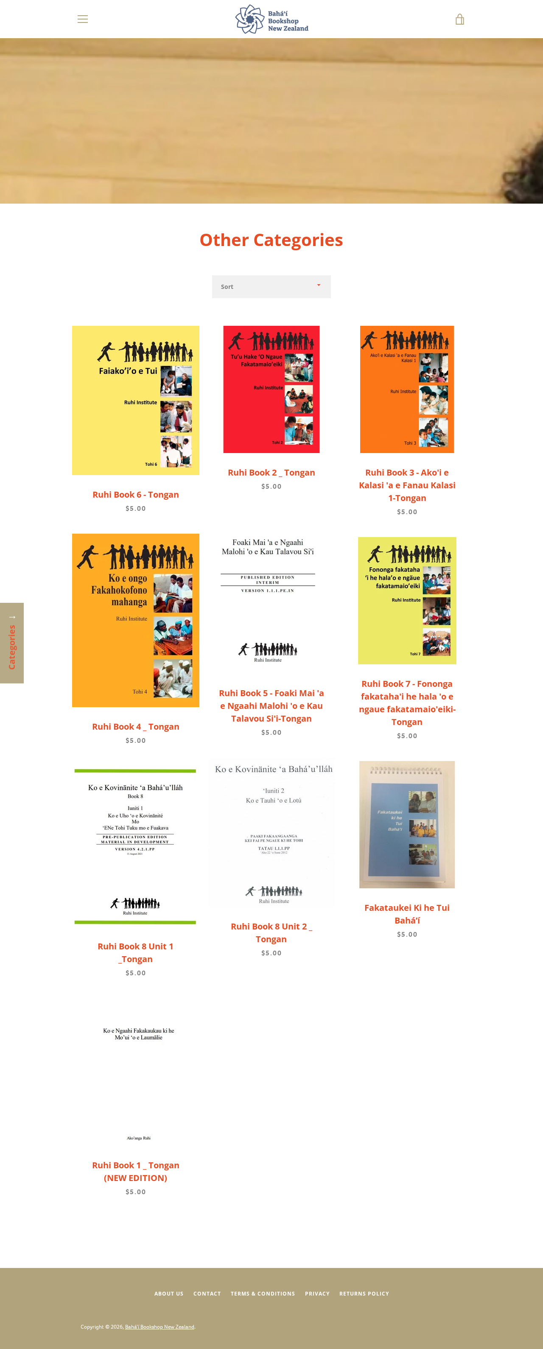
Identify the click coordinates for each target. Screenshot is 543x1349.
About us (169, 1293)
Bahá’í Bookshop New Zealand (159, 1326)
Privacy (317, 1293)
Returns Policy (364, 1293)
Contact (207, 1293)
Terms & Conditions (263, 1293)
